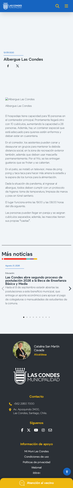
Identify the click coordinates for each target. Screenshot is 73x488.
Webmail (36, 467)
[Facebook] (22, 430)
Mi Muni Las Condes (36, 451)
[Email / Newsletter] (50, 430)
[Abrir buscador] (57, 6)
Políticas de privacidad (36, 462)
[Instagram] (43, 430)
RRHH (36, 473)
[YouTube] (36, 430)
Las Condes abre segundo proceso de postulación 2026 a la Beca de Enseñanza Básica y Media (35, 281)
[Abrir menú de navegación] (66, 6)
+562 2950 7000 (24, 403)
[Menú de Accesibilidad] (67, 472)
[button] (3, 288)
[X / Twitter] (28, 430)
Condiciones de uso (36, 456)
